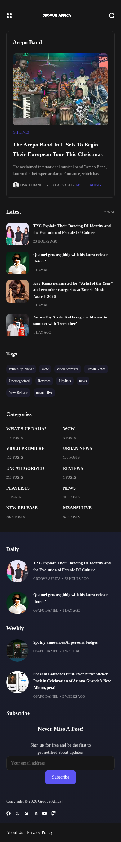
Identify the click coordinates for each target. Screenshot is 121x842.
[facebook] (8, 813)
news (69, 488)
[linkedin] (35, 813)
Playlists (18, 488)
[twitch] (53, 813)
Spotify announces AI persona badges (65, 642)
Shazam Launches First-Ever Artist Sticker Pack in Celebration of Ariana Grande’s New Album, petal (72, 681)
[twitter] (17, 813)
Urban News (77, 448)
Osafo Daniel (33, 185)
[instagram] (26, 813)
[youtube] (44, 813)
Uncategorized (25, 468)
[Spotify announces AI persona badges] (17, 650)
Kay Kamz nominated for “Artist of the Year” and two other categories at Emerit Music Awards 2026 (73, 290)
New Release (22, 508)
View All (109, 212)
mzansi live (77, 508)
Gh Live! (21, 132)
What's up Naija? (26, 429)
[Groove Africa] (61, 15)
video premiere (25, 448)
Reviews (73, 468)
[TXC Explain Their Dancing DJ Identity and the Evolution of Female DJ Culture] (17, 234)
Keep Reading (88, 185)
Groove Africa (46, 579)
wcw (69, 429)
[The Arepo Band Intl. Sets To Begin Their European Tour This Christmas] (60, 89)
